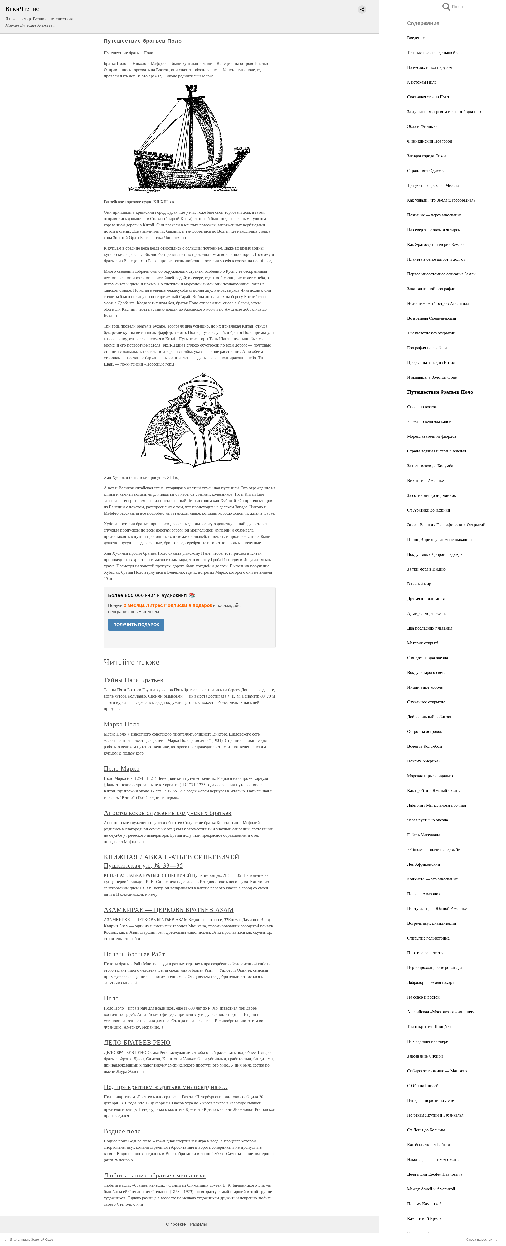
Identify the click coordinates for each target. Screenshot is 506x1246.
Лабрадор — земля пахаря (430, 982)
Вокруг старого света (426, 672)
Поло (111, 998)
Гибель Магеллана (423, 834)
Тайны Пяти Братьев (133, 679)
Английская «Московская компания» (440, 1011)
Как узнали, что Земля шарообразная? (441, 200)
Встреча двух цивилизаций (431, 923)
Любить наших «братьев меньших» (155, 1175)
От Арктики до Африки (428, 510)
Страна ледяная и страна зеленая (436, 451)
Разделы (198, 1224)
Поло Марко (122, 768)
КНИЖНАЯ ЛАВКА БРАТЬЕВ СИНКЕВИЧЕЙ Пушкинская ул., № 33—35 (171, 861)
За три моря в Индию (426, 569)
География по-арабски (427, 347)
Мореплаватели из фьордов (431, 436)
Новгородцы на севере (427, 1041)
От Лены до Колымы (426, 1129)
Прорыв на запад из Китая (431, 362)
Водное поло (122, 1131)
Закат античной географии (431, 288)
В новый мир (419, 583)
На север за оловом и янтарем (434, 229)
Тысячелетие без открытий (431, 332)
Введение (416, 37)
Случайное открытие (426, 701)
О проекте (176, 1224)
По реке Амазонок (423, 893)
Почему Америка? (423, 760)
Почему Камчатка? (424, 1203)
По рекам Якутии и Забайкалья (435, 1115)
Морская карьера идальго (430, 775)
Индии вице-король (425, 687)
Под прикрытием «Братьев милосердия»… (166, 1086)
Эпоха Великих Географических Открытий (446, 524)
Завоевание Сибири (425, 1056)
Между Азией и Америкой (431, 1188)
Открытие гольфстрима (428, 938)
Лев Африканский (423, 864)
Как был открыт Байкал (428, 1144)
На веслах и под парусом (429, 67)
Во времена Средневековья (431, 318)
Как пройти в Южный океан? (433, 790)
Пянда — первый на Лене (430, 1100)
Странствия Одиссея (425, 170)
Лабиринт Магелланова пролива (436, 805)
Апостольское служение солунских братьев (167, 812)
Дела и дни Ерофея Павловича (434, 1174)
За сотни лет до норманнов (431, 495)
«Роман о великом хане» (429, 421)
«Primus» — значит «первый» (433, 849)
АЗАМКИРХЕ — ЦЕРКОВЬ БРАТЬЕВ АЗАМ (169, 909)
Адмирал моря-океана (427, 613)
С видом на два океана (427, 657)
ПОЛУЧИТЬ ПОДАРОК (136, 624)
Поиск (452, 6)
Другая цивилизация (426, 598)
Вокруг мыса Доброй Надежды (435, 554)
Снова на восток (422, 406)
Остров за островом (425, 731)
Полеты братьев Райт (134, 954)
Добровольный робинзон (430, 716)
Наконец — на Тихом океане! (434, 1159)
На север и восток (423, 997)
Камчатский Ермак (424, 1218)
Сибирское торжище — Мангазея (437, 1070)
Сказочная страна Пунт (428, 96)
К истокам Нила (421, 82)
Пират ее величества (425, 952)
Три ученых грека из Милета (433, 185)
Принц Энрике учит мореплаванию (439, 539)
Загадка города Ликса (426, 155)
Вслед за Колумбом (424, 746)
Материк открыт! (422, 642)
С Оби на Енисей (423, 1085)
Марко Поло (122, 724)
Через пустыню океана (427, 819)
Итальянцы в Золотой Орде (432, 377)
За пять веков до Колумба (430, 465)
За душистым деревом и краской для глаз (444, 111)
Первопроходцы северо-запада (434, 967)
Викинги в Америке (425, 480)
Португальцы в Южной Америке (437, 908)
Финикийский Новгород (429, 141)
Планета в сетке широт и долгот (436, 259)
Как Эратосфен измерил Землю (435, 244)
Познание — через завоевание (434, 214)
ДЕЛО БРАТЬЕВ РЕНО (137, 1042)
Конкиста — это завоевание (432, 879)
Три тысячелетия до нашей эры (435, 52)
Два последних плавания (429, 628)
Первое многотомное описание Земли (441, 273)
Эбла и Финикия (422, 126)
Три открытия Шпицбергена (433, 1026)
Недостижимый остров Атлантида (438, 303)
